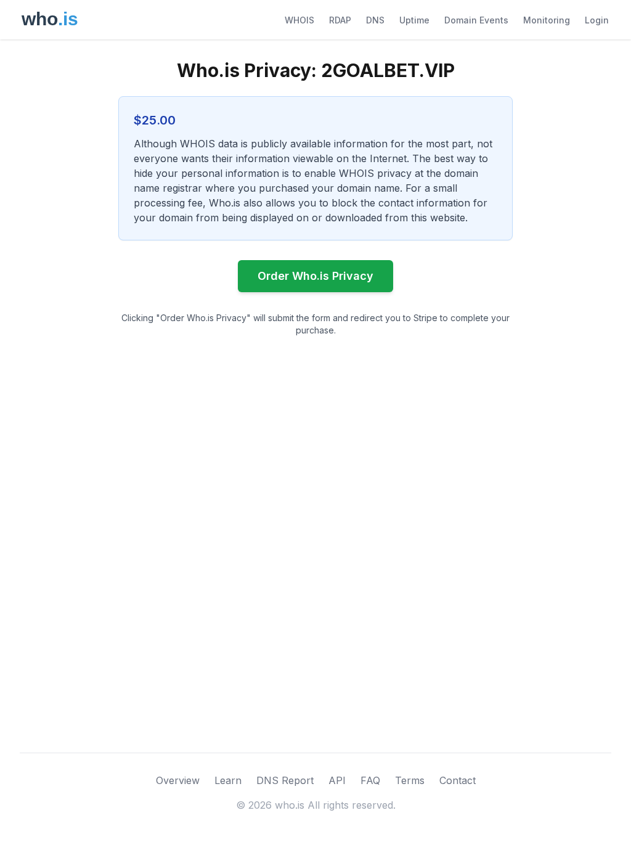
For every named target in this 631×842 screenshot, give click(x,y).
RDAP (340, 20)
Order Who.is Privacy (315, 275)
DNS (375, 20)
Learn (228, 780)
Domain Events (476, 20)
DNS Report (285, 780)
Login (597, 20)
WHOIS (299, 20)
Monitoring (546, 20)
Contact (457, 780)
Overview (178, 780)
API (337, 780)
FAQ (370, 780)
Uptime (414, 20)
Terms (410, 780)
